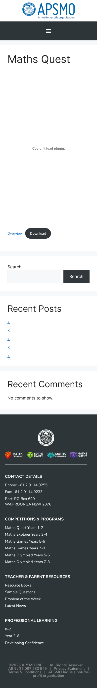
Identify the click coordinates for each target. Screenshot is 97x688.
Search (14, 266)
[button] (48, 30)
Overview (15, 233)
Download (38, 233)
